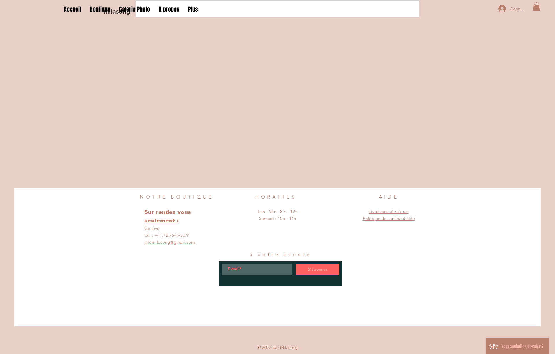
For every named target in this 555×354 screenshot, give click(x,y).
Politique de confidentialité (389, 218)
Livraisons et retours (388, 211)
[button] (536, 6)
